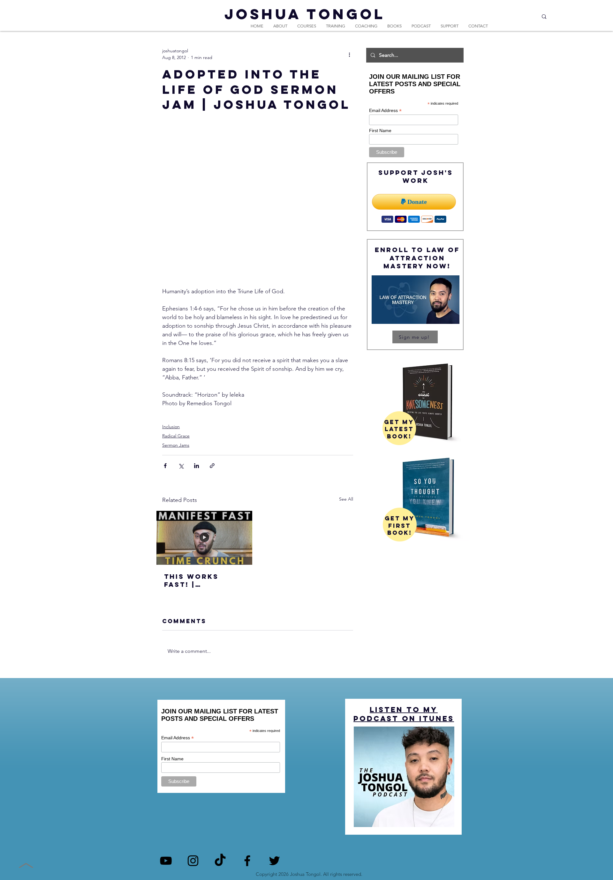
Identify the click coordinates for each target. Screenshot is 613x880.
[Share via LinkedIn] (196, 466)
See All (346, 499)
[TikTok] (220, 861)
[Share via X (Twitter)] (181, 466)
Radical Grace (176, 436)
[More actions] (349, 54)
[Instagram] (193, 861)
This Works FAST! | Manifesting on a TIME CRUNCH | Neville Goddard (201, 580)
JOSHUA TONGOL (304, 14)
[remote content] (257, 212)
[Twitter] (274, 861)
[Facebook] (247, 861)
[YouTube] (166, 861)
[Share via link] (212, 466)
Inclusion (171, 426)
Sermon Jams (175, 445)
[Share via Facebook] (165, 466)
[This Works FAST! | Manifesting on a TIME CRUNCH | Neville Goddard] (204, 538)
